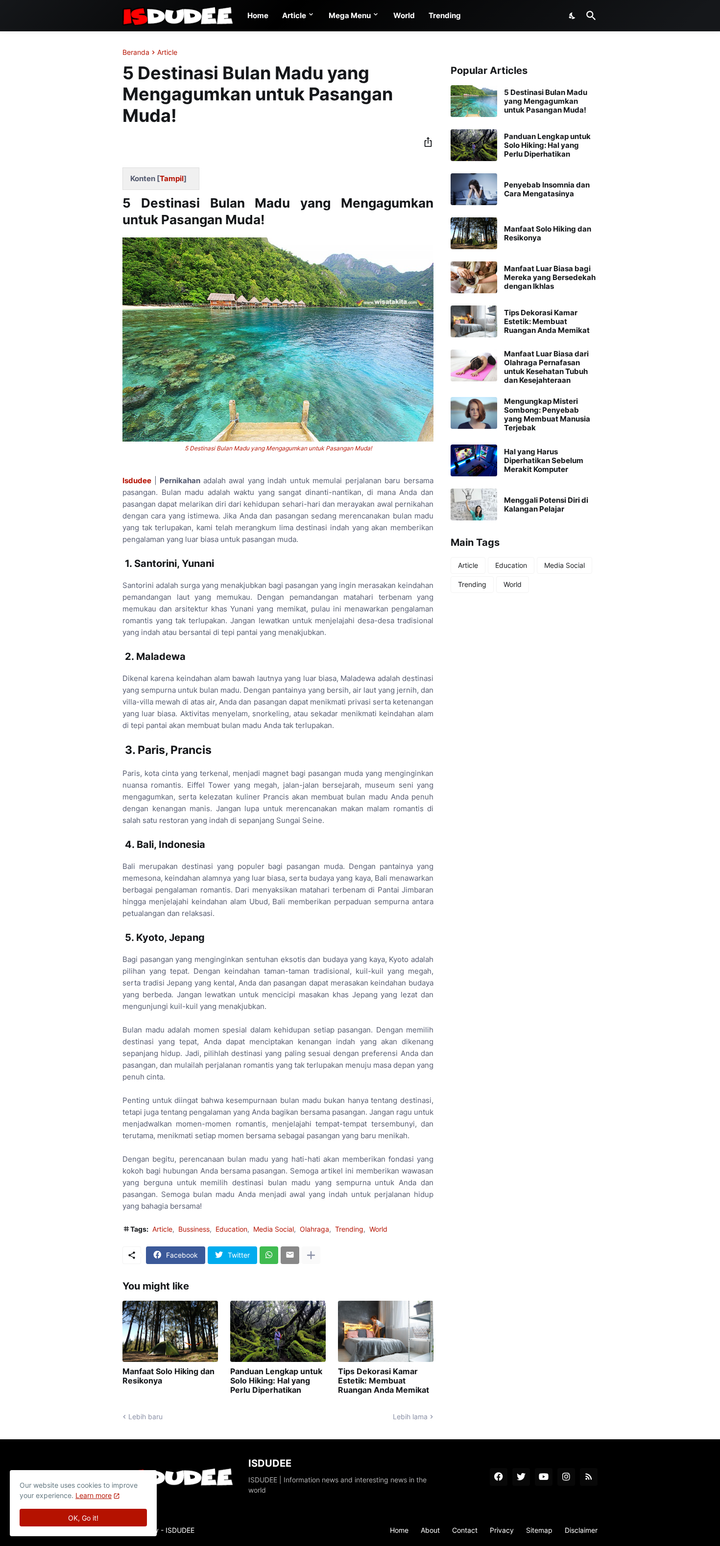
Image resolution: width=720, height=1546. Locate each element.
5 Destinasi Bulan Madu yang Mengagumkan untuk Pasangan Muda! (278, 448)
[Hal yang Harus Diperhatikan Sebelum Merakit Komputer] (474, 460)
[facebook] (498, 1477)
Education (231, 1229)
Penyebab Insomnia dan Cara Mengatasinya (547, 189)
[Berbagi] (425, 142)
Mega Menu (350, 15)
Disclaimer (581, 1530)
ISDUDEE (180, 1530)
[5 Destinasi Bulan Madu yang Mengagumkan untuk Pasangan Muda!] (474, 101)
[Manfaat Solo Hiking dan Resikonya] (170, 1331)
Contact (465, 1530)
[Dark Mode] (572, 15)
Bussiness (194, 1229)
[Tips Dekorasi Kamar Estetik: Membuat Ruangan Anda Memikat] (385, 1331)
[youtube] (543, 1477)
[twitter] (521, 1477)
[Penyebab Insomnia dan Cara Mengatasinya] (474, 189)
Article (294, 15)
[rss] (589, 1477)
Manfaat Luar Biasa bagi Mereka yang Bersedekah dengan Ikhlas (550, 277)
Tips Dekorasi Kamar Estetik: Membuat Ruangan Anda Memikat (383, 1381)
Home (257, 15)
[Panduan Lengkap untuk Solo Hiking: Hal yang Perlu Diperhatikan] (278, 1331)
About (430, 1530)
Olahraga (314, 1229)
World (404, 15)
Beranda (135, 52)
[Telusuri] (589, 15)
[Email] (290, 1255)
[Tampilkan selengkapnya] (311, 1255)
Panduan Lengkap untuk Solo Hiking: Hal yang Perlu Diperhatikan (276, 1381)
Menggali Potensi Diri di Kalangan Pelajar (546, 505)
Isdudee (138, 480)
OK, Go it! (83, 1518)
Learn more (93, 1495)
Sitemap (539, 1530)
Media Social (273, 1229)
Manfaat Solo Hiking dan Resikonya (168, 1376)
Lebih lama (410, 1416)
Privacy (502, 1530)
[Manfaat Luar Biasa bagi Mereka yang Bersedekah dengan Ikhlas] (474, 277)
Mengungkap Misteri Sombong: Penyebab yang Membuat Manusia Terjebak (547, 414)
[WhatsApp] (269, 1255)
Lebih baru (145, 1416)
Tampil (172, 178)
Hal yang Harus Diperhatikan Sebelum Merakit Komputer (543, 460)
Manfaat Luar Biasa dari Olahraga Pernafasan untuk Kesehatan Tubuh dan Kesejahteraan (546, 367)
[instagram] (566, 1477)
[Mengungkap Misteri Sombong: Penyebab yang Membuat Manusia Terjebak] (474, 413)
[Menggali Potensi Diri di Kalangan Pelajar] (474, 504)
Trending (445, 15)
